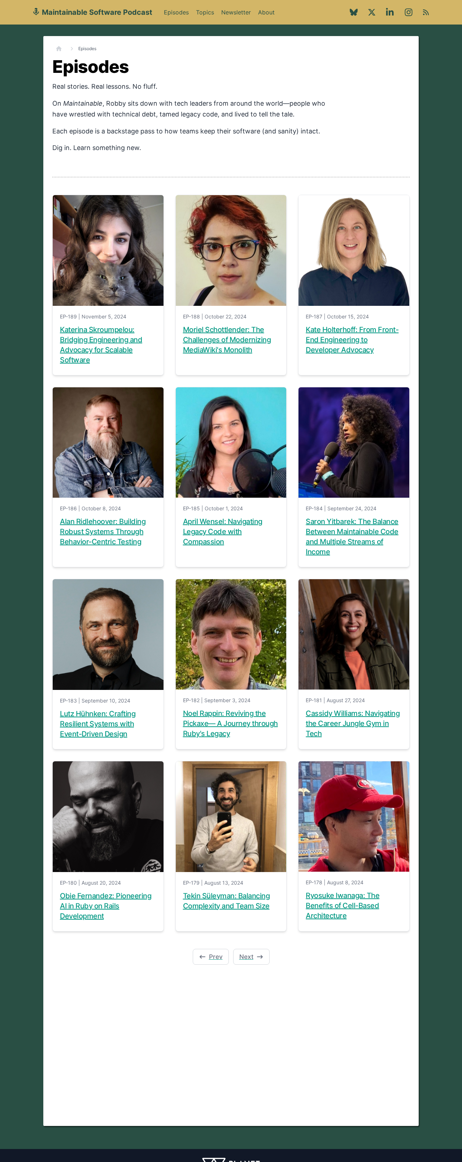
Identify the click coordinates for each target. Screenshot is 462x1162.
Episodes (176, 12)
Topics (205, 12)
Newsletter (236, 12)
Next (246, 956)
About (266, 16)
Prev (216, 956)
